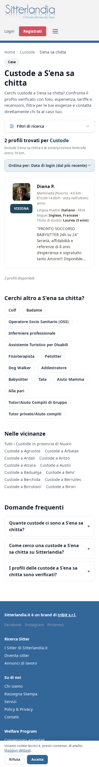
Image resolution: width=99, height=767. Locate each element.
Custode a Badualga (23, 472)
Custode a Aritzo (54, 458)
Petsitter (53, 356)
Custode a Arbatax (62, 451)
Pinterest (55, 624)
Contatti (11, 717)
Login (9, 31)
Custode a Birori (61, 486)
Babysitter (18, 379)
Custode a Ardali (19, 458)
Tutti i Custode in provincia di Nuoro (37, 443)
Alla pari (16, 390)
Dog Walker (20, 367)
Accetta (37, 759)
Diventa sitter (16, 655)
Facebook (12, 624)
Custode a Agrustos (22, 451)
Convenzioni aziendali (24, 740)
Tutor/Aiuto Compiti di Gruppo (38, 402)
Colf (12, 310)
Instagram (34, 624)
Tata (42, 379)
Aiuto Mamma (70, 379)
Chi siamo (13, 686)
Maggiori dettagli (17, 750)
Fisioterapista (21, 356)
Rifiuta (14, 759)
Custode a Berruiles (63, 479)
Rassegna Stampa (20, 693)
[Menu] (55, 31)
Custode (27, 52)
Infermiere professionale (32, 333)
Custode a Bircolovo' (23, 486)
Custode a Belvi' (60, 472)
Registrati (32, 31)
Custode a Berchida (22, 479)
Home (9, 52)
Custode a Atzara (20, 465)
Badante (34, 310)
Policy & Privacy (18, 709)
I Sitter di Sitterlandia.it (26, 647)
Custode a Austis (55, 465)
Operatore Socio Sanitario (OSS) (39, 321)
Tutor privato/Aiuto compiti (35, 413)
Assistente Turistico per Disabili (38, 344)
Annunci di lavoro (20, 663)
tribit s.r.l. (67, 614)
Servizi (10, 701)
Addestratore (54, 367)
